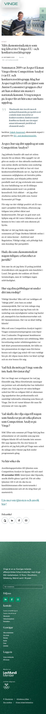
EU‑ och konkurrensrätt (10, 60)
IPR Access (6, 659)
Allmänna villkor (23, 699)
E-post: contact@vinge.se (10, 610)
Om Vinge (6, 635)
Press (4, 643)
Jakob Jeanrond (17, 132)
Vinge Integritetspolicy (24, 702)
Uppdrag (5, 645)
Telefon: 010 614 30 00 (9, 613)
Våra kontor (6, 616)
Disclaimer (9, 699)
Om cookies (7, 702)
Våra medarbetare (8, 632)
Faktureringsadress (8, 618)
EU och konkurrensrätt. (25, 135)
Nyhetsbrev (6, 621)
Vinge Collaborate (8, 657)
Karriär (21, 57)
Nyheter (5, 638)
